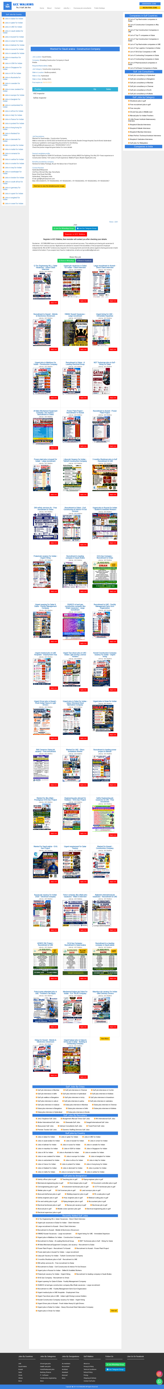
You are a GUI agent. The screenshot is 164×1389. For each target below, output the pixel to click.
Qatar (20, 1372)
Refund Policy (88, 1372)
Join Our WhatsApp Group (64, 228)
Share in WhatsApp (67, 261)
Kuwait (20, 1369)
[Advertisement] (75, 28)
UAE (19, 1363)
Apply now (54, 302)
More (20, 1381)
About (49, 8)
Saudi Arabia (22, 1366)
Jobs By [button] (66, 8)
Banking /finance (45, 1372)
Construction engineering (48, 1378)
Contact (57, 8)
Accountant (65, 1366)
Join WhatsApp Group (116, 1364)
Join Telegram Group (116, 1369)
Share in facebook (84, 261)
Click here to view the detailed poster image (49, 186)
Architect (65, 1369)
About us (87, 1363)
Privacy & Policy (89, 1366)
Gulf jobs (92, 1381)
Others (20, 1378)
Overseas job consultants (82, 8)
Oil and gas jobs (45, 1363)
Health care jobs (45, 1366)
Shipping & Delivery (90, 1378)
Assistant (65, 1372)
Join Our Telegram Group (88, 228)
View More (105, 1039)
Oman (20, 1375)
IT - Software (44, 1375)
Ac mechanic (66, 1363)
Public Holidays (99, 8)
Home (42, 8)
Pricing (86, 1375)
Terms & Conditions (90, 1369)
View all (114, 1311)
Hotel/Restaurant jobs (47, 1369)
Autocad (64, 1375)
